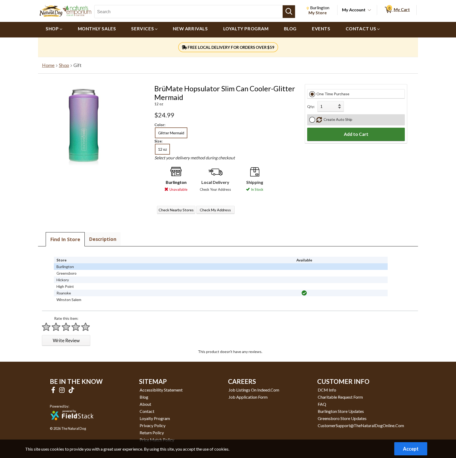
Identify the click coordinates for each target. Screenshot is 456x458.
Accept (411, 449)
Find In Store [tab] (65, 239)
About (145, 404)
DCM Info (327, 389)
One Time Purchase (332, 94)
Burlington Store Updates (341, 411)
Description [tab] (102, 239)
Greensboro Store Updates (342, 418)
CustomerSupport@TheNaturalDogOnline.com (361, 425)
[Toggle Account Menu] (369, 10)
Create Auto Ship (337, 119)
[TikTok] (71, 390)
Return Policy (152, 432)
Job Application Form (248, 396)
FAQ (322, 404)
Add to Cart (356, 134)
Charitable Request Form (340, 396)
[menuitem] (54, 29)
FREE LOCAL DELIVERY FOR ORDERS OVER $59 (230, 47)
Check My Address (215, 210)
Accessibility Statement (161, 389)
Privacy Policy (152, 425)
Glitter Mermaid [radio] (171, 133)
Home (48, 65)
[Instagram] (62, 390)
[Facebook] (54, 390)
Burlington (176, 182)
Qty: (311, 106)
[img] (304, 293)
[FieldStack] (72, 423)
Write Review (66, 340)
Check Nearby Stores (176, 210)
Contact (147, 411)
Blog (144, 396)
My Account (353, 9)
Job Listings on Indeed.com (254, 389)
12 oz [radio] (162, 149)
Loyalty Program (155, 418)
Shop (64, 65)
